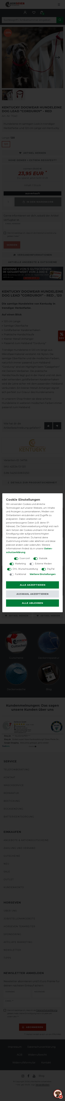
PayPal (50, 569)
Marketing (20, 563)
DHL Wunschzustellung (25, 569)
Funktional (20, 574)
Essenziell (25, 558)
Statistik (43, 558)
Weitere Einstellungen (43, 574)
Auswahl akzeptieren (32, 594)
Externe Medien (43, 563)
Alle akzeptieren (32, 585)
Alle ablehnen (32, 603)
